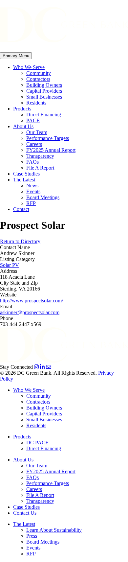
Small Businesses (44, 97)
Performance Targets (47, 138)
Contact (21, 209)
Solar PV (9, 265)
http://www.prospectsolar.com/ (31, 300)
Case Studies (26, 173)
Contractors (38, 79)
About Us (23, 126)
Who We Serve (29, 67)
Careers (34, 144)
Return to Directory (20, 241)
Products (22, 108)
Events (33, 191)
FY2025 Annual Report (50, 150)
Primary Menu (16, 55)
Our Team (36, 132)
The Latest (24, 179)
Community (38, 73)
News (32, 185)
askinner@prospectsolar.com (29, 312)
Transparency (40, 156)
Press (31, 536)
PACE (33, 120)
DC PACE (37, 442)
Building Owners (44, 85)
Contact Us (24, 513)
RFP (31, 203)
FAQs (32, 162)
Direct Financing (43, 114)
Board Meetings (42, 197)
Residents (36, 102)
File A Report (40, 168)
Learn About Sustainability (54, 530)
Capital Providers (44, 91)
